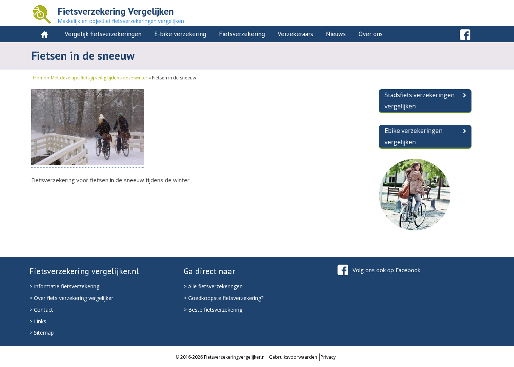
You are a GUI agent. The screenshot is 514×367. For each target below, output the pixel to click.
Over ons (371, 34)
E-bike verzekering (180, 34)
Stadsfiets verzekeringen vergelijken (420, 100)
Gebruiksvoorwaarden (293, 357)
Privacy (328, 357)
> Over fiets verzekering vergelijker (71, 298)
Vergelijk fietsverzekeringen (103, 34)
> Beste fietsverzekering (213, 309)
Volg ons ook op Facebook (386, 270)
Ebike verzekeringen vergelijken (414, 136)
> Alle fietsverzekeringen (213, 286)
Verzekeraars (295, 34)
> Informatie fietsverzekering (64, 286)
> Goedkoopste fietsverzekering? (223, 298)
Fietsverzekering (242, 34)
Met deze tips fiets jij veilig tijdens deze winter (99, 78)
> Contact (41, 309)
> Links (37, 321)
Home (39, 78)
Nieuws (336, 34)
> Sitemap (41, 332)
